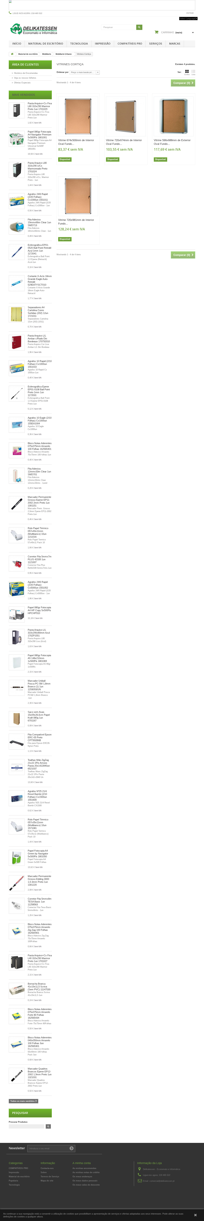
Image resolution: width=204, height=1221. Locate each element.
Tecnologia (79, 43)
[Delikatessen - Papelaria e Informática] (38, 28)
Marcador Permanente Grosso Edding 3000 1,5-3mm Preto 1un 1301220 (39, 880)
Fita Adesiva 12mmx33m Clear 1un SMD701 (39, 471)
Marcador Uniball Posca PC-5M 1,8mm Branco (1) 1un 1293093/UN (39, 685)
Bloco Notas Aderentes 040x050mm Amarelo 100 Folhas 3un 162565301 (40, 1041)
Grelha (186, 74)
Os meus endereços (82, 1176)
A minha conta (82, 1163)
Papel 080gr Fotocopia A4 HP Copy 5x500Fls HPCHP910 (39, 610)
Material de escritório (45, 43)
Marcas (174, 43)
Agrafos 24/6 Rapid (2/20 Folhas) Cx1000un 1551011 (38, 197)
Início (16, 43)
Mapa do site (47, 1180)
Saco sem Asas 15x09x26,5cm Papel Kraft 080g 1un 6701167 (39, 716)
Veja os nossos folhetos (25, 78)
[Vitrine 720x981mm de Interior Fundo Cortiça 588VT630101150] (78, 196)
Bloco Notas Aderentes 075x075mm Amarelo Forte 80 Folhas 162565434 (40, 1013)
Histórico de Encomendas (26, 73)
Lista (193, 74)
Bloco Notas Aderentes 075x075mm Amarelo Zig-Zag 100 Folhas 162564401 (40, 928)
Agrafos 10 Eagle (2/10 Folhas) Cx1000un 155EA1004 (39, 420)
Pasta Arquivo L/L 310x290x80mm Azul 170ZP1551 (39, 632)
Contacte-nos (176, 13)
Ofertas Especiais (22, 82)
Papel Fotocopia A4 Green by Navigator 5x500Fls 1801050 (38, 853)
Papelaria (13, 1180)
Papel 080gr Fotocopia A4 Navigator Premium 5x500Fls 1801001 (39, 134)
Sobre (44, 1172)
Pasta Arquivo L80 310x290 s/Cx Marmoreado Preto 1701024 (37, 167)
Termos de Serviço (50, 1176)
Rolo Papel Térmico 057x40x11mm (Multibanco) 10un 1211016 (38, 532)
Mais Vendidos (23, 95)
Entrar (190, 13)
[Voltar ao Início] (12, 54)
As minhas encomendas (84, 1168)
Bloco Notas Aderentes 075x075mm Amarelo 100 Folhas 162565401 (40, 446)
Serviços (155, 43)
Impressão (102, 43)
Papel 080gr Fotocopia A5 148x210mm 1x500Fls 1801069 (39, 658)
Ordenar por (63, 72)
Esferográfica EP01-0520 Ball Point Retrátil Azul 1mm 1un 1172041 (39, 249)
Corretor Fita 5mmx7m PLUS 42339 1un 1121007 (39, 559)
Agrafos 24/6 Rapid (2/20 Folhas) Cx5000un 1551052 (38, 585)
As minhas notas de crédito (86, 1172)
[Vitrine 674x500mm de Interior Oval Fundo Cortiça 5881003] (78, 116)
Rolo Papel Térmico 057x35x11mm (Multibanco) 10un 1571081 (38, 823)
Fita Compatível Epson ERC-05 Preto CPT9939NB (39, 737)
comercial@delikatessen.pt (162, 1181)
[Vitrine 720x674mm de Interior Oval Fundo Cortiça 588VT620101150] (126, 116)
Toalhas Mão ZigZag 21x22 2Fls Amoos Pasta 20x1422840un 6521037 (39, 764)
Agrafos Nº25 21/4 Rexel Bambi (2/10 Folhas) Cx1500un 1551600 (37, 795)
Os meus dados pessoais (85, 1180)
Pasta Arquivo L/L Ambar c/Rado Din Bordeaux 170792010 (39, 338)
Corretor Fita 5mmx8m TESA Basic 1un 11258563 (39, 901)
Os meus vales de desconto (86, 1185)
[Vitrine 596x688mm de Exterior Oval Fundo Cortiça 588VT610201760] (173, 116)
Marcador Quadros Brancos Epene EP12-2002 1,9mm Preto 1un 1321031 (39, 1073)
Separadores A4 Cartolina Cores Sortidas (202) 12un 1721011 (38, 311)
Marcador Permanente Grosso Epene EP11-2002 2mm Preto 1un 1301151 (39, 501)
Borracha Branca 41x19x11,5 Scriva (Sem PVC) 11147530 (39, 986)
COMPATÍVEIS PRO (130, 43)
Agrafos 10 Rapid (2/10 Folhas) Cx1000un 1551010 (40, 364)
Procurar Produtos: (18, 1122)
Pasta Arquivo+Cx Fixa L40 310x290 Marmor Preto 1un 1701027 (40, 958)
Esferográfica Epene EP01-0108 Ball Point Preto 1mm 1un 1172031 (39, 390)
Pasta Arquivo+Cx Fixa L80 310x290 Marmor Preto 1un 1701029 (40, 106)
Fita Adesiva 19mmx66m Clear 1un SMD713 (39, 222)
